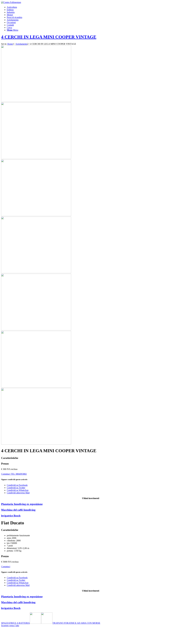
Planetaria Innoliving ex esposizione (22, 504)
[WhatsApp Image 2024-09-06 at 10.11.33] (90, 415)
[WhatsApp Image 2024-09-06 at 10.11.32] (90, 301)
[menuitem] (93, 7)
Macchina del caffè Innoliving (18, 509)
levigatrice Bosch (11, 515)
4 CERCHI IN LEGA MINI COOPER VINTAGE (48, 36)
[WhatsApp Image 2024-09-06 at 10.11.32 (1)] (36, 101)
